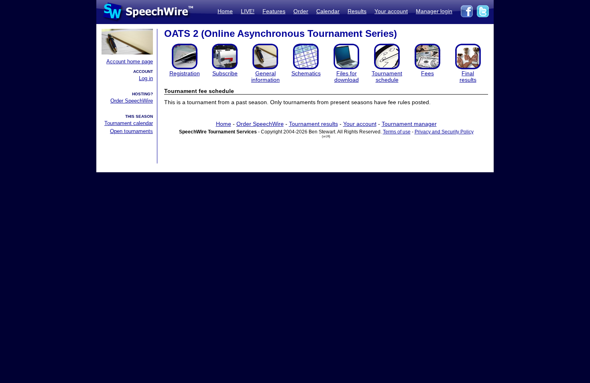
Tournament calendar (128, 123)
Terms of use (397, 132)
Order (300, 11)
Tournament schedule (387, 76)
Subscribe (225, 73)
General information (265, 76)
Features (273, 11)
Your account (391, 11)
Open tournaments (131, 131)
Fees (427, 73)
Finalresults (468, 76)
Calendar (328, 11)
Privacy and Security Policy (444, 132)
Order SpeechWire (131, 101)
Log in (146, 78)
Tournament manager (409, 124)
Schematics (306, 73)
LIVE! (247, 11)
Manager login (434, 11)
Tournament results (313, 124)
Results (357, 11)
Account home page (129, 61)
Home (225, 11)
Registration (184, 73)
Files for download (346, 76)
